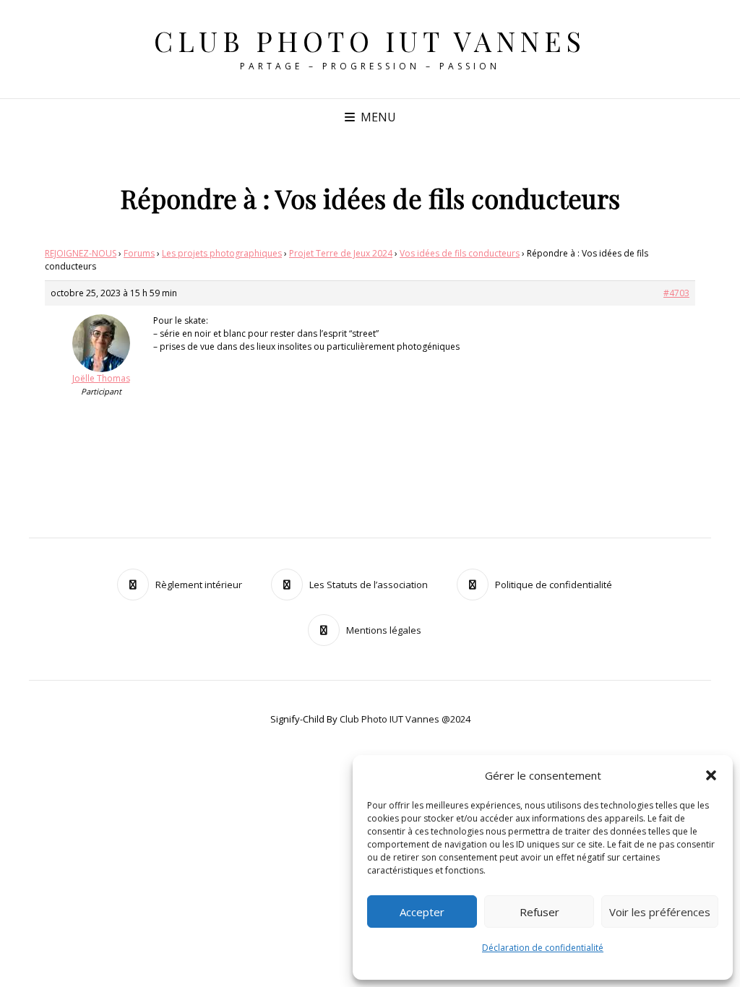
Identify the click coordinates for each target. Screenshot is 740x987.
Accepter (422, 912)
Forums (139, 253)
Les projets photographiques (222, 253)
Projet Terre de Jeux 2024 (340, 253)
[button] (711, 775)
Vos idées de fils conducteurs (460, 253)
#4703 (676, 293)
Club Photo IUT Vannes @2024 (405, 718)
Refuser (539, 912)
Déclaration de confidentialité (542, 947)
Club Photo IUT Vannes (370, 40)
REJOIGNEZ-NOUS (80, 253)
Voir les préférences (659, 912)
